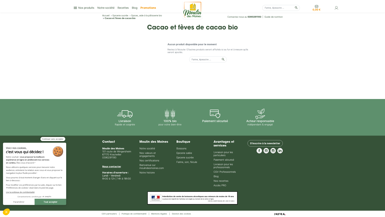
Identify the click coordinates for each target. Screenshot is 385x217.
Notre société (147, 148)
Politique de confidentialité (134, 214)
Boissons (181, 148)
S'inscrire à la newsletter (265, 143)
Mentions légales (159, 214)
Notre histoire (147, 172)
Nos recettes (221, 180)
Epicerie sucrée (185, 157)
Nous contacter (111, 166)
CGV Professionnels (225, 171)
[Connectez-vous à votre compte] (336, 8)
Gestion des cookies (181, 214)
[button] (316, 8)
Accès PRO (220, 185)
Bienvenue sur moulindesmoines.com (151, 167)
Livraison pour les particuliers (223, 154)
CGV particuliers (109, 214)
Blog (216, 176)
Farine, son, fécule (186, 162)
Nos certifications (149, 160)
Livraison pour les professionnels (223, 166)
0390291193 (254, 17)
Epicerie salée (184, 152)
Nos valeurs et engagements (147, 154)
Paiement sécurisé (224, 159)
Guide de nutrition (273, 17)
